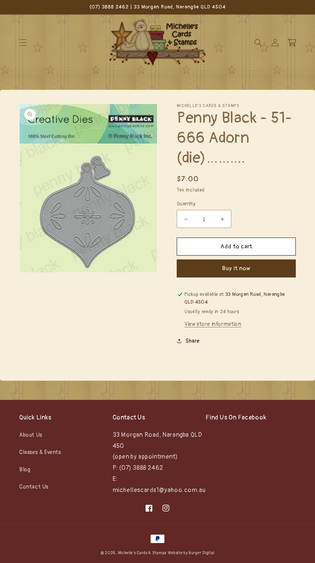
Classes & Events (40, 452)
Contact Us (33, 487)
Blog (24, 469)
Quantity (186, 204)
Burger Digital (201, 553)
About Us (30, 435)
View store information (212, 324)
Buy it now (236, 268)
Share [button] (193, 341)
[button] (23, 42)
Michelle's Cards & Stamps (142, 553)
